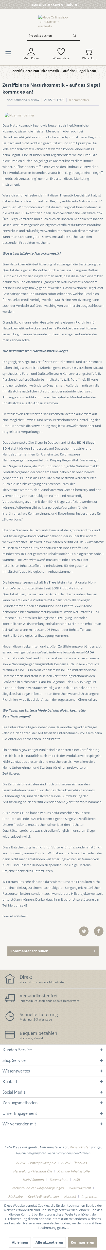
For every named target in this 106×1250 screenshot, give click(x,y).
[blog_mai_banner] (53, 115)
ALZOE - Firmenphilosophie (36, 1163)
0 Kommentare (79, 100)
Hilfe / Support (33, 1179)
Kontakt (70, 1196)
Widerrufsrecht (80, 1188)
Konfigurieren (82, 1242)
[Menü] (8, 54)
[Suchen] (75, 36)
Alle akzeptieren (49, 1242)
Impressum (89, 1196)
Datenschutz (59, 1179)
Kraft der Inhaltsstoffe (73, 1171)
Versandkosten (80, 1147)
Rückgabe (15, 1196)
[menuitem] (53, 39)
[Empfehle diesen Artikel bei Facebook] (99, 931)
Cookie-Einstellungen (43, 1196)
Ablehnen (20, 1242)
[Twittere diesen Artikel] (86, 931)
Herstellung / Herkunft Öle (32, 1171)
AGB (76, 1179)
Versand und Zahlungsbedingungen (37, 1188)
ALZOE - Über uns (74, 1163)
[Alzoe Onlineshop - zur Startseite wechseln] (53, 21)
